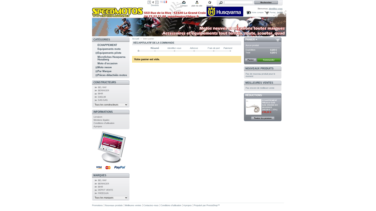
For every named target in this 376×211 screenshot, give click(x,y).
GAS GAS (103, 100)
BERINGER (103, 90)
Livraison (98, 117)
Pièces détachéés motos (112, 75)
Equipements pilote (109, 52)
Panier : (273, 12)
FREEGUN (103, 193)
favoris (210, 5)
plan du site (197, 5)
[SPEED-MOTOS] (189, 34)
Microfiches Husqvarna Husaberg (111, 58)
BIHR (100, 93)
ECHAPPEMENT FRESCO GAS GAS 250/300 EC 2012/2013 (270, 103)
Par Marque (104, 71)
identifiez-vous (276, 8)
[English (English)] (161, 2)
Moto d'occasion (108, 63)
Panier (250, 39)
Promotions (97, 205)
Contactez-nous (151, 205)
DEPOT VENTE (105, 190)
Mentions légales (101, 120)
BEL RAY (102, 87)
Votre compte (258, 12)
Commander (269, 60)
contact (183, 5)
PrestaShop (212, 205)
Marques (99, 175)
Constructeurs (104, 82)
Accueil (135, 39)
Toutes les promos (263, 118)
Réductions (253, 95)
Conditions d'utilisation (104, 123)
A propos (98, 126)
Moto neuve (105, 67)
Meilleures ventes (259, 82)
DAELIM (102, 97)
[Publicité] (111, 162)
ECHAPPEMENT (107, 45)
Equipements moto (109, 48)
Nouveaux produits (259, 68)
